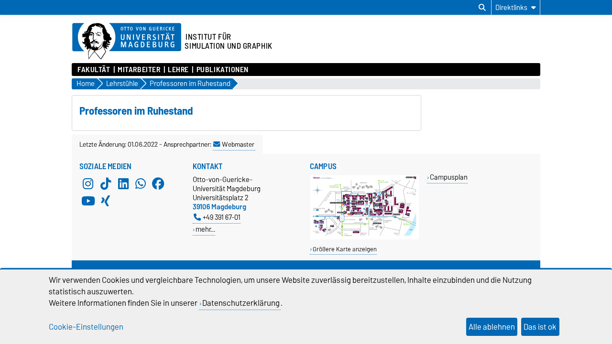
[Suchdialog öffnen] (482, 7)
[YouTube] (88, 200)
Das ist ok (540, 326)
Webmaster (238, 144)
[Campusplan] (364, 237)
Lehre (178, 69)
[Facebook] (158, 183)
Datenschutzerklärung (241, 303)
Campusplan (449, 177)
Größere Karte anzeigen (345, 249)
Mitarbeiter (139, 69)
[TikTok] (105, 183)
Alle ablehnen (492, 326)
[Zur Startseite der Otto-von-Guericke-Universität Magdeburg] (127, 41)
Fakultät (93, 69)
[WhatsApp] (140, 183)
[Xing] (105, 200)
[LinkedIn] (123, 183)
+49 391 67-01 (221, 217)
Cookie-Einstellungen (86, 326)
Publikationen (223, 69)
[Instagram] (88, 183)
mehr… (205, 229)
